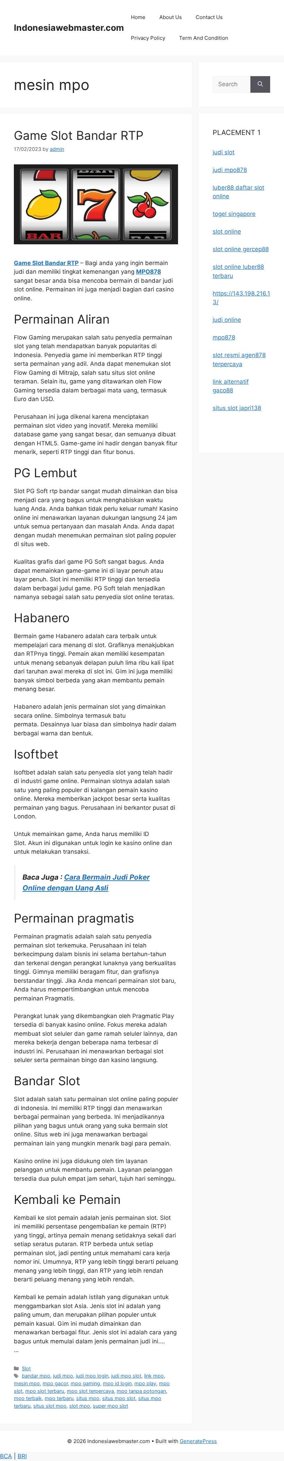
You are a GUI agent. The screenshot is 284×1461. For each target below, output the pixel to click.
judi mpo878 (230, 169)
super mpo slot (110, 1406)
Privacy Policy (148, 38)
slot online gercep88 (241, 249)
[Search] (260, 84)
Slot (26, 1368)
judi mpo (63, 1376)
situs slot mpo (49, 1406)
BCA (6, 1456)
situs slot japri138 (237, 408)
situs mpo (87, 1398)
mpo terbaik (28, 1398)
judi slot (223, 152)
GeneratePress (198, 1441)
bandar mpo (36, 1376)
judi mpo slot (126, 1376)
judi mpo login (92, 1376)
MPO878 (148, 271)
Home (138, 17)
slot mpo (79, 1406)
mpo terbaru (59, 1398)
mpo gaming (85, 1383)
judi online (227, 319)
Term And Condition (203, 38)
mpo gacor (55, 1383)
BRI (22, 1456)
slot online (227, 231)
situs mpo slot (118, 1398)
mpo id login (117, 1383)
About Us (170, 17)
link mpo (154, 1376)
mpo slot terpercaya (90, 1391)
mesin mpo (27, 1383)
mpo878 (224, 337)
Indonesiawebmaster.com (69, 27)
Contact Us (209, 17)
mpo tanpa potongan (141, 1391)
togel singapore (234, 213)
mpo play (145, 1383)
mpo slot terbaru (44, 1391)
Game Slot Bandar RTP (78, 135)
